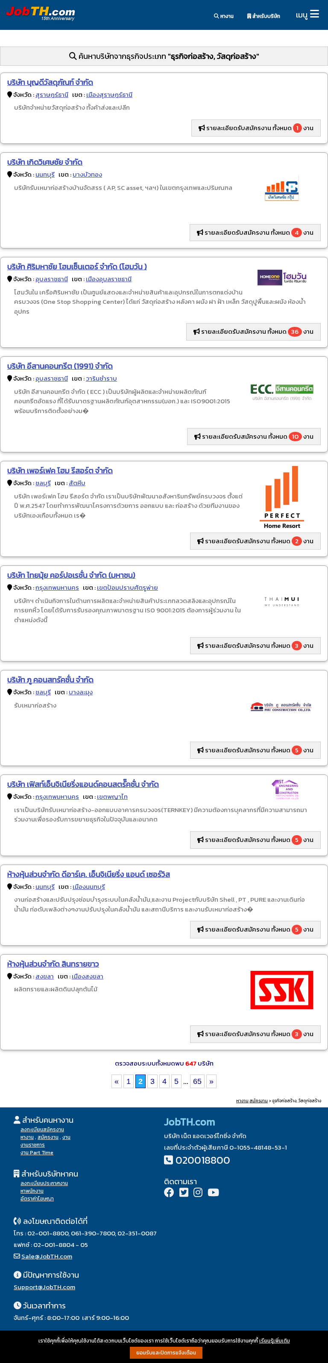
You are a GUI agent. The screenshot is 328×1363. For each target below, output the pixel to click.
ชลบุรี (43, 483)
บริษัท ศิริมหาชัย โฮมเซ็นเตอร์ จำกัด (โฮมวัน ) (77, 266)
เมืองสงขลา (87, 976)
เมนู (302, 14)
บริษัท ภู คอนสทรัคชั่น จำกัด (50, 679)
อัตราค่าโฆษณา (37, 1199)
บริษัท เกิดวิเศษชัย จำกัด (44, 162)
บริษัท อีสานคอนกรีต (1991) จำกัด (60, 366)
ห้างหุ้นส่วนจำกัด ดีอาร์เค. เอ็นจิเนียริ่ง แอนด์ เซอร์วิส (88, 874)
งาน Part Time (36, 1152)
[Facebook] (169, 1193)
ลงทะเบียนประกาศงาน (44, 1183)
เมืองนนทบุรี (89, 886)
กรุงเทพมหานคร (57, 587)
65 (197, 1081)
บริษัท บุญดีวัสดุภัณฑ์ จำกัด (50, 82)
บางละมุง (81, 692)
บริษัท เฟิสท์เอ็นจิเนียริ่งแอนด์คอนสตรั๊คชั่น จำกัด (83, 784)
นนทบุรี (45, 174)
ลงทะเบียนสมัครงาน (42, 1129)
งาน (66, 1137)
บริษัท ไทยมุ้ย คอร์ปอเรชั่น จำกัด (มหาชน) (71, 575)
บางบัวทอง (87, 174)
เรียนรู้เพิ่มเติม (274, 1341)
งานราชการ (32, 1145)
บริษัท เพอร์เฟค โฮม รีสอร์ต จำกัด (60, 470)
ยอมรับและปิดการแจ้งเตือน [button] (166, 1353)
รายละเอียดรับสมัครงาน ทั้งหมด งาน (259, 128)
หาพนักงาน (32, 1191)
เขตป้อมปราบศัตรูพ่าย (127, 587)
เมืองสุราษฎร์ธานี (109, 94)
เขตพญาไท (112, 796)
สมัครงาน (258, 1101)
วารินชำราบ (101, 378)
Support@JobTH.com (44, 1287)
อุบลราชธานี (51, 279)
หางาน (226, 16)
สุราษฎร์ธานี (51, 94)
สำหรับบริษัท (265, 16)
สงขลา (44, 976)
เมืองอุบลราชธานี (109, 279)
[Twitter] (183, 1193)
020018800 (203, 1160)
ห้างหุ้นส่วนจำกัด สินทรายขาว (53, 964)
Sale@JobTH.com (46, 1256)
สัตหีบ (77, 483)
